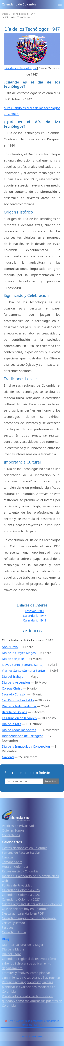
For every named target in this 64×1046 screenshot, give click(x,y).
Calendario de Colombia (19, 4)
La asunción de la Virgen (19, 718)
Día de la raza (11, 724)
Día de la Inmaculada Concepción (26, 746)
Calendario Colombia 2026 (21, 895)
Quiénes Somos (13, 830)
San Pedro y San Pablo (18, 700)
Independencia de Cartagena (22, 736)
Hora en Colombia (15, 866)
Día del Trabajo (12, 676)
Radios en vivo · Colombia (20, 871)
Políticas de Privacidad (18, 826)
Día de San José (13, 659)
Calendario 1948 (34, 620)
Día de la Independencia (19, 706)
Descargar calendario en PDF (22, 913)
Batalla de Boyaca (14, 712)
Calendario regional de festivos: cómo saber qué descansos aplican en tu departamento (29, 963)
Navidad (8, 757)
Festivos (8, 927)
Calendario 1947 (34, 616)
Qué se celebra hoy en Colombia (25, 909)
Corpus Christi (12, 688)
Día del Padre (11, 954)
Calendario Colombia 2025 (21, 890)
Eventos (7, 857)
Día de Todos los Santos (19, 730)
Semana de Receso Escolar (21, 852)
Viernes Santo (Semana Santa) (23, 670)
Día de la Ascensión (16, 682)
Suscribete (51, 781)
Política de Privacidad (17, 885)
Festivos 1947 (34, 611)
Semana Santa (12, 862)
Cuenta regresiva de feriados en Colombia (32, 904)
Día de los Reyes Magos (19, 653)
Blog (5, 939)
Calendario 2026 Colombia (32, 1036)
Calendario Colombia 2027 (21, 899)
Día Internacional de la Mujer (22, 945)
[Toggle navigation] (59, 4)
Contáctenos (11, 835)
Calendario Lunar (14, 932)
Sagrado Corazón (14, 694)
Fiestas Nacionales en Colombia (24, 848)
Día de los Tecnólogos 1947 (32, 29)
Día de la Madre (13, 949)
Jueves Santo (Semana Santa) (22, 665)
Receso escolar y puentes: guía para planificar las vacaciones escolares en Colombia (28, 987)
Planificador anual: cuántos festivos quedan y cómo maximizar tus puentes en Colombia (32, 1001)
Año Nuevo (10, 647)
